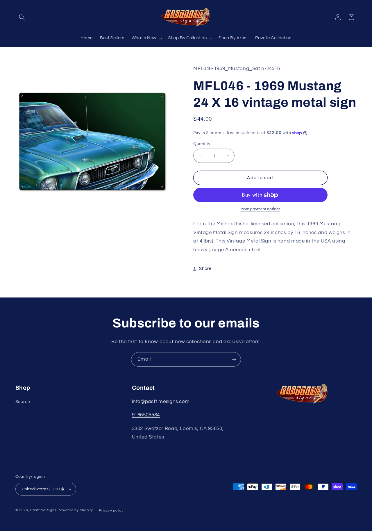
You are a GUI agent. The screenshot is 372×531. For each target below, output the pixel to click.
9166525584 (146, 415)
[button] (22, 17)
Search (22, 402)
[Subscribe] (234, 359)
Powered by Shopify (75, 510)
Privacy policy (111, 510)
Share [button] (205, 268)
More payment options (261, 209)
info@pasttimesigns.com (161, 401)
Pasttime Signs (43, 510)
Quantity (201, 144)
